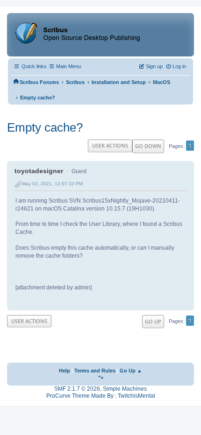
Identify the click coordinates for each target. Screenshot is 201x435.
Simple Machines (125, 389)
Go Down (148, 145)
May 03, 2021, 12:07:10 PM (52, 183)
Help (64, 370)
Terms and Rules (94, 370)
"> (100, 377)
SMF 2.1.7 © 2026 (77, 389)
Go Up (153, 321)
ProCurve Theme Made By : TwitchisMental (100, 396)
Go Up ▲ (131, 370)
